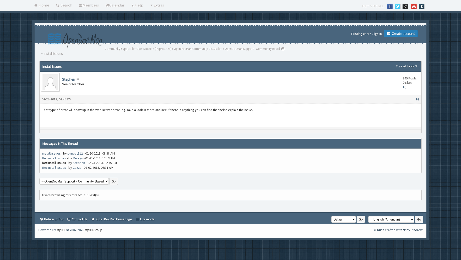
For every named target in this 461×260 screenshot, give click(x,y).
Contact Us (79, 219)
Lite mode (147, 219)
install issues (51, 153)
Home (43, 5)
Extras (159, 5)
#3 (417, 99)
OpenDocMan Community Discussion (198, 49)
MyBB (61, 230)
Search (66, 5)
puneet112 (75, 153)
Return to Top (53, 219)
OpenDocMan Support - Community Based (252, 49)
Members (91, 5)
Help (139, 5)
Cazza (77, 167)
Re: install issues (54, 158)
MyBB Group (93, 230)
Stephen (68, 79)
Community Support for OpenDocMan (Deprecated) (138, 49)
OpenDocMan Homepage (113, 219)
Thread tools (405, 66)
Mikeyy (78, 158)
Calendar (116, 5)
